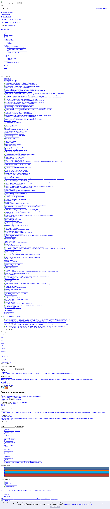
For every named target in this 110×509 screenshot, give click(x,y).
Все (15, 403)
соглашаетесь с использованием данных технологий (77, 504)
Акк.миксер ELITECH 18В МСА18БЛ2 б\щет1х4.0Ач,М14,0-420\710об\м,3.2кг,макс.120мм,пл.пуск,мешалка (33, 327)
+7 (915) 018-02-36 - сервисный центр (11, 19)
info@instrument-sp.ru (10, 25)
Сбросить (18, 399)
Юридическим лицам (13, 62)
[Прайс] (4, 405)
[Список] (3, 405)
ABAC (2, 340)
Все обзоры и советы (6, 378)
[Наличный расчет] (9, 486)
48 (13, 403)
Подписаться (20, 369)
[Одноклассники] (5, 388)
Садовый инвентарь (9, 241)
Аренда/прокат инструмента (11, 80)
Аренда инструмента (13, 52)
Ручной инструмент (9, 200)
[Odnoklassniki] (4, 470)
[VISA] (6, 482)
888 (2, 337)
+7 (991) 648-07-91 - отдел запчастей (11, 22)
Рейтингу (24, 402)
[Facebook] (4, 469)
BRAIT (3, 334)
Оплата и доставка (9, 40)
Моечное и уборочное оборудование (14, 153)
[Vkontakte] (4, 467)
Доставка (9, 43)
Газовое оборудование (10, 121)
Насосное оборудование (10, 176)
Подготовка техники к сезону (15, 49)
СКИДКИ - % (7, 79)
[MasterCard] (7, 483)
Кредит (6, 45)
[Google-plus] (5, 475)
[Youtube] (4, 473)
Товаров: (3, 400)
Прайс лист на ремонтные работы (16, 48)
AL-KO (3, 348)
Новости (6, 37)
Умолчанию (15, 402)
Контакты (6, 61)
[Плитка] (1, 405)
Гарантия (6, 55)
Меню (5, 68)
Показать (12, 399)
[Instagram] (4, 476)
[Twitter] (3, 388)
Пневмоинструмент (9, 189)
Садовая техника (8, 213)
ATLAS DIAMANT (6, 356)
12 (11, 403)
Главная (6, 32)
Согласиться (55, 506)
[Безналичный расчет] (10, 487)
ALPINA (3, 351)
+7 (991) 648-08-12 (6, 17)
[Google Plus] (7, 388)
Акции (6, 36)
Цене (20, 402)
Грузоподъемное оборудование (12, 122)
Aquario (3, 354)
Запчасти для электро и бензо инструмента (15, 131)
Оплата (9, 42)
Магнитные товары (9, 166)
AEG (2, 345)
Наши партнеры (11, 58)
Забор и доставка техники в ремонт (17, 51)
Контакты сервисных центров (15, 53)
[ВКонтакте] (1, 388)
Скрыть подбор (5, 399)
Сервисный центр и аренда (11, 46)
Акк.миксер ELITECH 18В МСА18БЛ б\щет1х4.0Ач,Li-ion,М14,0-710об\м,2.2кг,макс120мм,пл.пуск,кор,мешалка (35, 322)
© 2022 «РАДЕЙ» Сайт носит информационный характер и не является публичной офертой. (26, 490)
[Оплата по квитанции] (10, 485)
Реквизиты (10, 59)
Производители (8, 35)
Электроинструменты (10, 274)
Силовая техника (8, 260)
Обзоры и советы (8, 39)
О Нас (5, 56)
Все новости (4, 372)
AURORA (3, 359)
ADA (2, 343)
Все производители (6, 362)
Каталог (6, 33)
